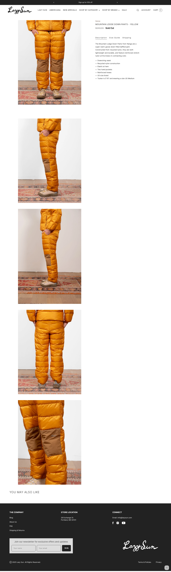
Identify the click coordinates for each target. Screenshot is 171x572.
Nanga (97, 21)
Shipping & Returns (17, 530)
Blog (11, 518)
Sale (124, 10)
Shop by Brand (110, 10)
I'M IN (66, 548)
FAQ (11, 526)
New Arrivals (70, 10)
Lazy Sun (42, 10)
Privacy (159, 562)
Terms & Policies (144, 562)
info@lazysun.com (125, 518)
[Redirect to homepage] (22, 10)
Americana (55, 10)
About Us (13, 522)
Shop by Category (88, 10)
